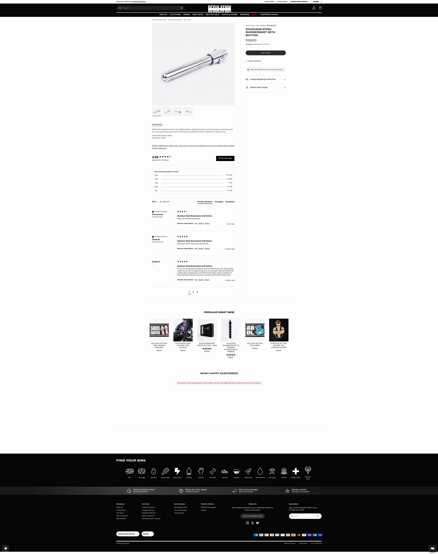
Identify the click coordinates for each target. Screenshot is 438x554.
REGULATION (125, 543)
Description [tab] (157, 124)
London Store (282, 1)
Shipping (249, 44)
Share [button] (207, 223)
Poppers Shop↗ (269, 14)
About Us (119, 507)
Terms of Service (122, 516)
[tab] (204, 202)
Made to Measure (148, 516)
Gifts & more (229, 14)
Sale (255, 14)
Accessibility (303, 543)
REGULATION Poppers (208, 507)
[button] (181, 8)
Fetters (203, 510)
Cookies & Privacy (289, 543)
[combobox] (150, 8)
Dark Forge (187, 19)
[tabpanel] (193, 133)
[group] (164, 157)
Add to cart (266, 53)
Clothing (175, 14)
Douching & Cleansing (175, 19)
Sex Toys (198, 14)
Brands (244, 14)
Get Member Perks (180, 507)
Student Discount (148, 510)
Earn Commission (180, 510)
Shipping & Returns (149, 513)
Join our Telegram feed (252, 516)
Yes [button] (195, 223)
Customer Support (148, 507)
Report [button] (201, 223)
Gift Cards (120, 513)
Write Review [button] (225, 158)
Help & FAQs (269, 1)
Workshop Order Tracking (151, 518)
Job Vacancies (179, 513)
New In (163, 14)
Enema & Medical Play (159, 19)
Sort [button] (154, 201)
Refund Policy (121, 518)
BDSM (187, 14)
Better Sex (212, 14)
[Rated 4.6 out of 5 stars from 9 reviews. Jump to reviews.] (272, 25)
